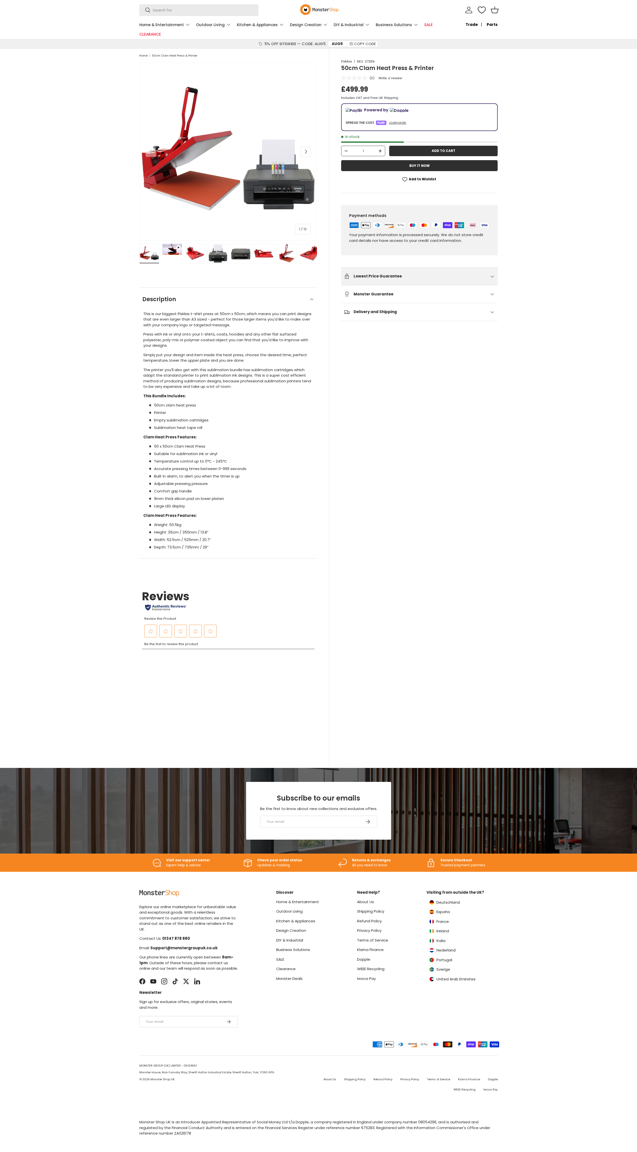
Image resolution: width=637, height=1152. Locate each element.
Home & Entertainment (161, 24)
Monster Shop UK (163, 1079)
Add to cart (443, 150)
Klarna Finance (370, 949)
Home (143, 55)
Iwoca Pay (366, 978)
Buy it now (419, 165)
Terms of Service (372, 940)
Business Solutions (394, 24)
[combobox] (199, 10)
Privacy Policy (369, 930)
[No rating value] (355, 78)
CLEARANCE (150, 34)
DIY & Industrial (349, 24)
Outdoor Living (210, 24)
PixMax (346, 61)
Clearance (286, 968)
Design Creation (305, 24)
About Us (365, 901)
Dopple (363, 959)
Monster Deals (289, 978)
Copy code (365, 43)
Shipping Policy (370, 911)
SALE (428, 24)
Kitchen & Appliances (257, 24)
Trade (472, 24)
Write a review (390, 78)
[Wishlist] (481, 9)
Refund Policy (369, 921)
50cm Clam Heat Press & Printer (174, 55)
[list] (228, 151)
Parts (492, 24)
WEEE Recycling (370, 968)
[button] (494, 9)
